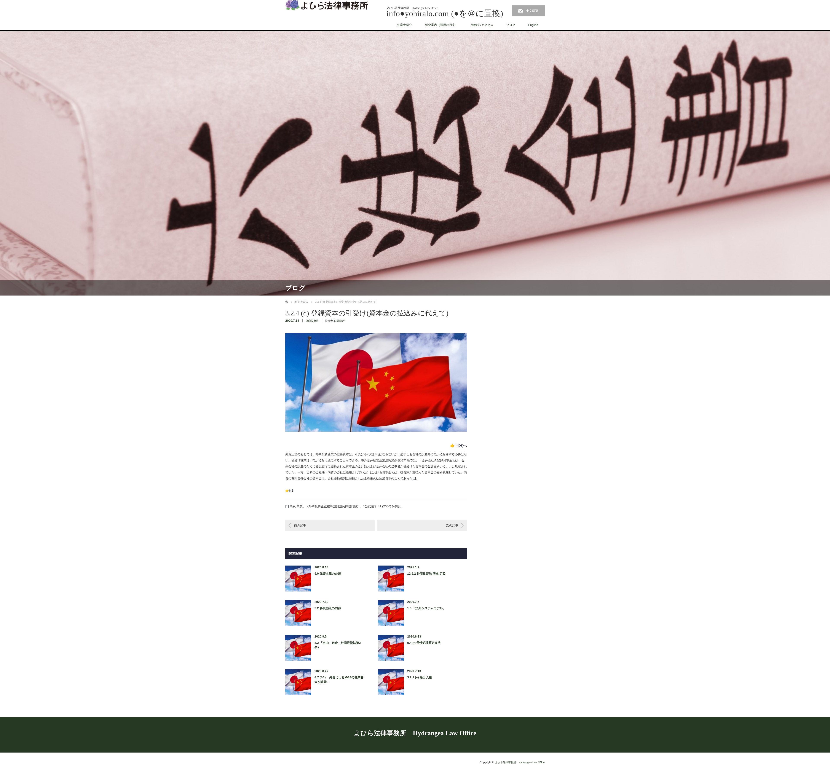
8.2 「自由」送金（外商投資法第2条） (337, 645)
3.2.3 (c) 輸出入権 (419, 677)
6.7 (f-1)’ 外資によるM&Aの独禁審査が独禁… (339, 680)
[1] (414, 478)
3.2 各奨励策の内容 (327, 608)
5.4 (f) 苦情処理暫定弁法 (424, 642)
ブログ (510, 25)
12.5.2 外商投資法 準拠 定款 (426, 573)
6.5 (291, 490)
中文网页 (532, 11)
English (533, 25)
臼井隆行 (339, 320)
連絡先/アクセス (482, 25)
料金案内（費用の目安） (441, 25)
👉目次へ (458, 445)
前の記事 (300, 525)
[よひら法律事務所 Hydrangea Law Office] (327, 5)
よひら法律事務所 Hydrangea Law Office (415, 733)
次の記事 (452, 525)
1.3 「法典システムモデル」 (426, 608)
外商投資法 (312, 320)
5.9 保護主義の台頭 (327, 573)
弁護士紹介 (404, 25)
